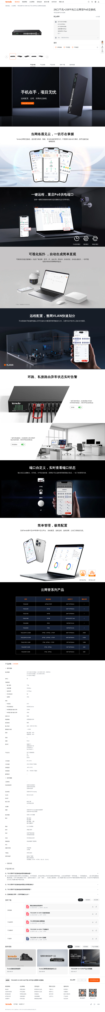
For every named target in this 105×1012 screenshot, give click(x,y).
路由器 (6, 989)
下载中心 (51, 989)
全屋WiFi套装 (8, 991)
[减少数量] (78, 980)
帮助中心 (51, 991)
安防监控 (39, 1)
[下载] (92, 906)
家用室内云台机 (38, 989)
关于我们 (16, 1004)
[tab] (32, 65)
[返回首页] (8, 1004)
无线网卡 (7, 998)
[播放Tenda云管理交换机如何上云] (52, 958)
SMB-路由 (22, 998)
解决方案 (46, 1)
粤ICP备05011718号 (9, 1009)
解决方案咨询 (67, 994)
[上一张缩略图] (6, 56)
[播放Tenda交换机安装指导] (20, 958)
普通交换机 (22, 989)
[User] (98, 2)
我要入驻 (61, 1)
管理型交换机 (23, 994)
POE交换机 (22, 991)
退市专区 (51, 994)
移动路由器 (8, 994)
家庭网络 (24, 1)
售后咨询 (66, 998)
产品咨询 (66, 996)
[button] (77, 47)
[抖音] (91, 1004)
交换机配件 (22, 996)
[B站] (94, 1004)
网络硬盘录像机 (38, 998)
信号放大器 (8, 996)
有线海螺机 (37, 996)
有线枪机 (36, 994)
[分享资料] (96, 906)
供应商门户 (21, 1004)
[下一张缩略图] (47, 56)
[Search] (88, 2)
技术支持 (54, 1)
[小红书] (98, 1004)
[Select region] (95, 2)
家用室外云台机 (38, 991)
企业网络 (32, 1)
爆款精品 (17, 1)
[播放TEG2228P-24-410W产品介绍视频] (84, 958)
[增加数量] (85, 980)
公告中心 (51, 996)
